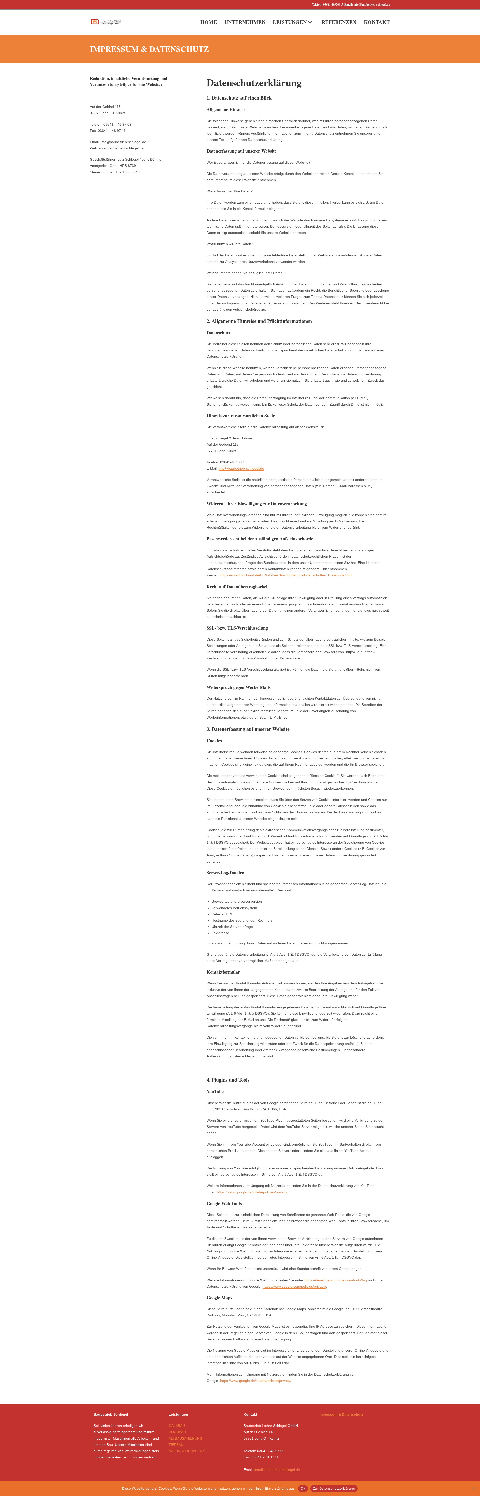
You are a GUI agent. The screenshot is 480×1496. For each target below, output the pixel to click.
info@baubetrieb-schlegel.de (241, 468)
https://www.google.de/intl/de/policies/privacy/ (256, 1381)
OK (303, 1488)
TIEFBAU (176, 1445)
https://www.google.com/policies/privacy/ (294, 1286)
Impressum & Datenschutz (341, 1414)
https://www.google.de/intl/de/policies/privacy (252, 1192)
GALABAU (177, 1426)
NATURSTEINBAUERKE (188, 1451)
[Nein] (473, 1488)
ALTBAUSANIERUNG (185, 1438)
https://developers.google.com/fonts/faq (335, 1280)
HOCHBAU (177, 1432)
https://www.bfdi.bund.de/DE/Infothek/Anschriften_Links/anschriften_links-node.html (286, 575)
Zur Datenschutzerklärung (334, 1488)
